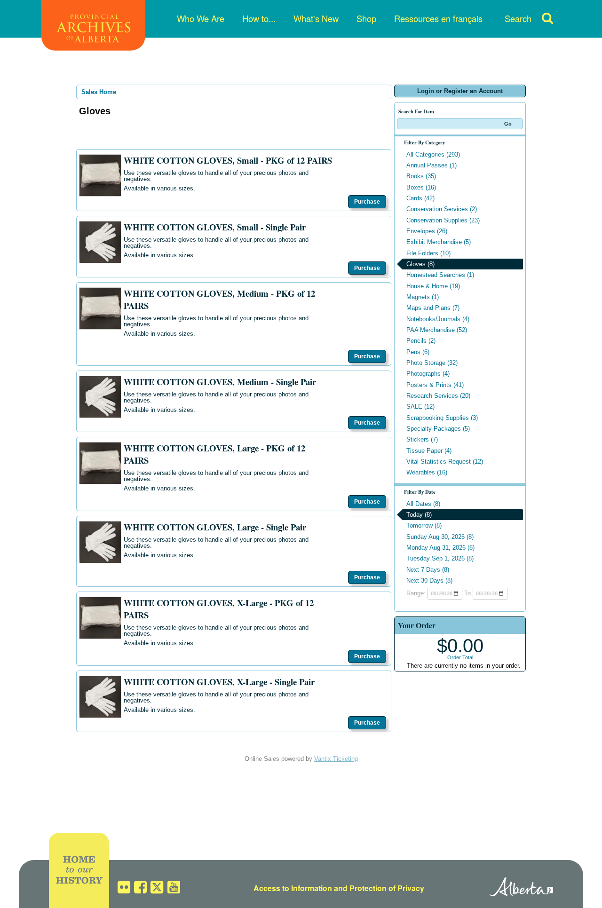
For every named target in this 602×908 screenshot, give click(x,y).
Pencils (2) (421, 340)
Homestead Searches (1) (440, 274)
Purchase (367, 201)
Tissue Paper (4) (429, 450)
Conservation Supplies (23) (443, 220)
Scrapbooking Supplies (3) (442, 417)
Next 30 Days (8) (429, 580)
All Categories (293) (433, 154)
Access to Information (292, 888)
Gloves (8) (420, 264)
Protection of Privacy (386, 888)
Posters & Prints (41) (435, 384)
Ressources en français (438, 18)
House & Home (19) (433, 286)
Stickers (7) (422, 439)
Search (518, 18)
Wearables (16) (426, 472)
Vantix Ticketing (336, 758)
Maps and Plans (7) (432, 307)
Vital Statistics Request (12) (444, 461)
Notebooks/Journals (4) (437, 319)
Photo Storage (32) (432, 362)
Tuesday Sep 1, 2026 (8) (440, 558)
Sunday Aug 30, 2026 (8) (440, 536)
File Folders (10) (428, 253)
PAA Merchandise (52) (436, 329)
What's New (316, 18)
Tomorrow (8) (424, 525)
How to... (259, 18)
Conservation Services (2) (441, 209)
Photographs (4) (428, 373)
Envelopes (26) (426, 231)
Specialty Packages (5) (438, 428)
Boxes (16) (421, 187)
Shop (366, 18)
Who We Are (200, 18)
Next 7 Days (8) (427, 569)
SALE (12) (420, 406)
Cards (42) (420, 198)
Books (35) (421, 176)
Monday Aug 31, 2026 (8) (440, 547)
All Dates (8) (423, 503)
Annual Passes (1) (431, 165)
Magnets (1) (422, 296)
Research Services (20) (438, 395)
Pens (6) (417, 351)
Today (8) (419, 514)
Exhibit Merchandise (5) (438, 241)
